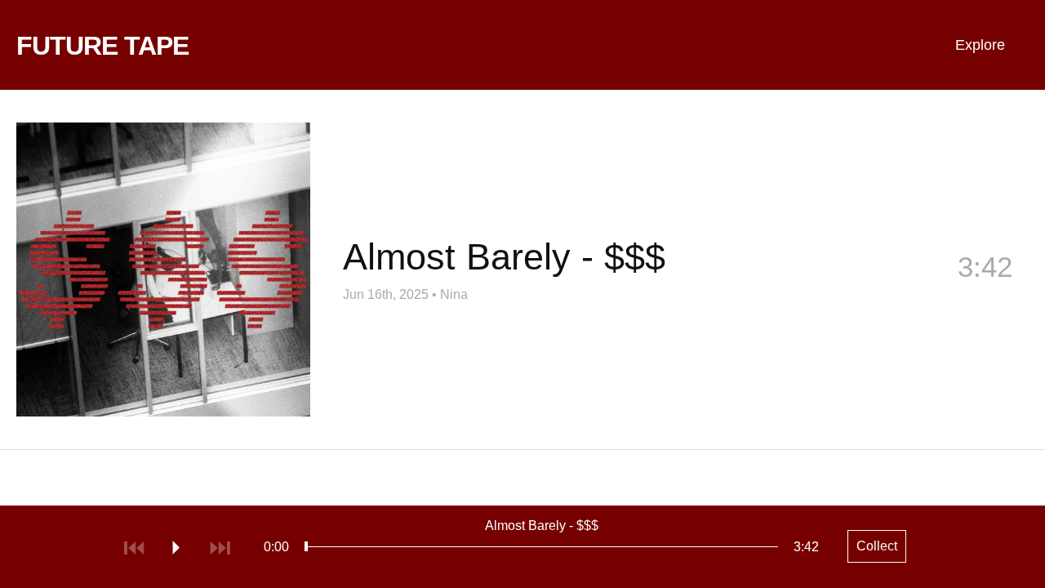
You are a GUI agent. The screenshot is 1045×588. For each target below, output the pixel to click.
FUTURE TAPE (102, 45)
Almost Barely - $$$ (541, 525)
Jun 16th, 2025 (386, 294)
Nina (454, 294)
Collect (984, 293)
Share (861, 293)
